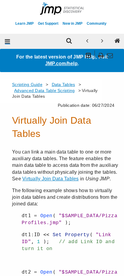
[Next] (102, 41)
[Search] (69, 41)
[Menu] (7, 41)
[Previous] (87, 41)
